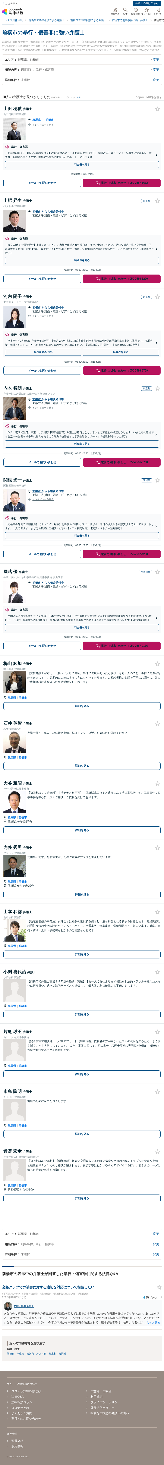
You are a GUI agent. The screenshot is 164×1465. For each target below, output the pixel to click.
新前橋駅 (14, 1189)
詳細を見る (82, 706)
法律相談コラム (21, 1402)
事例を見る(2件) (43, 352)
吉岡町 (62, 1353)
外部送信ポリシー (102, 1407)
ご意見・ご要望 (101, 1391)
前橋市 (49, 119)
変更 (156, 59)
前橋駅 (12, 821)
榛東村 (52, 1353)
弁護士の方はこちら (146, 3)
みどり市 (41, 1353)
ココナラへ (11, 3)
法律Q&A (17, 1396)
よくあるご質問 (21, 1413)
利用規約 (96, 1396)
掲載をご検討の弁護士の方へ (110, 1413)
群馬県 (36, 119)
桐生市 (20, 1353)
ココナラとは (20, 1407)
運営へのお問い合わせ (26, 1418)
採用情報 (17, 1446)
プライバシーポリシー (105, 1402)
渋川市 (30, 1353)
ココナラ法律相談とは (26, 1391)
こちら (78, 97)
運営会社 (17, 1441)
